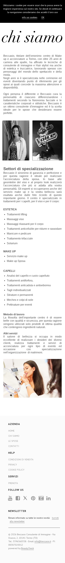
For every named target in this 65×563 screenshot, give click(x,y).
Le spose (13, 440)
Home (11, 430)
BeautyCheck (27, 548)
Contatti (13, 446)
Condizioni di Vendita (20, 459)
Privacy (12, 464)
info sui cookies (29, 17)
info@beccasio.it (42, 541)
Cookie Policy (16, 469)
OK (42, 17)
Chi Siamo (13, 435)
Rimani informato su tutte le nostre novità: (33, 519)
